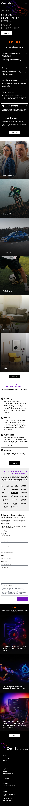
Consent (5, 771)
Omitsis (5, 792)
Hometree (6, 329)
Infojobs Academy (9, 175)
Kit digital (5, 783)
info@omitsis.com (8, 801)
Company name (5, 550)
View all (16, 132)
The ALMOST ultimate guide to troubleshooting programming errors (14, 648)
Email (2, 544)
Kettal (5, 368)
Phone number (4, 561)
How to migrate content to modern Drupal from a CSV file (14, 688)
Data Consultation (8, 773)
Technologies (6, 758)
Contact (8, 33)
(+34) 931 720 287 (8, 798)
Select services (4, 567)
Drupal (7, 418)
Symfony (8, 399)
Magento (8, 450)
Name (2, 538)
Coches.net (7, 252)
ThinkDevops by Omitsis (9, 786)
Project (2, 555)
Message (3, 573)
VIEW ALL (14, 376)
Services (5, 755)
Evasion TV (7, 214)
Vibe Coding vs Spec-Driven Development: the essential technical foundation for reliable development (14, 724)
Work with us (6, 781)
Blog (4, 763)
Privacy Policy (6, 778)
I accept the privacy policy (10, 585)
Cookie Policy (6, 776)
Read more (15, 735)
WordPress (9, 435)
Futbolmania (7, 291)
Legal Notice (6, 769)
